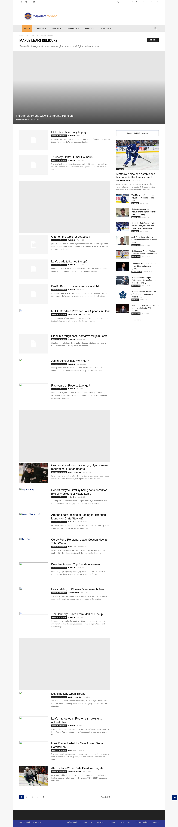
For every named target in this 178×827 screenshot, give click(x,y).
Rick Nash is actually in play (68, 132)
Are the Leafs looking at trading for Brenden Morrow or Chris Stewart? (78, 516)
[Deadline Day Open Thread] (33, 701)
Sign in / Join (121, 2)
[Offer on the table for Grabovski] (33, 244)
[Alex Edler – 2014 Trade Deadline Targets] (33, 776)
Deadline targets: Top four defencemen (75, 564)
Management (87, 822)
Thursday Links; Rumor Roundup (72, 157)
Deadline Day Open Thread (68, 693)
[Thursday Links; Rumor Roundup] (33, 165)
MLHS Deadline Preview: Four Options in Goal (80, 311)
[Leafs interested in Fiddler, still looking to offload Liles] (33, 726)
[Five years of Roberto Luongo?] (33, 393)
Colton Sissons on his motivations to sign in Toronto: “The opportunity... (143, 212)
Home (21, 35)
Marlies (56, 28)
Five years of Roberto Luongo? (70, 385)
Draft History (125, 822)
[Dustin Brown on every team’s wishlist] (33, 294)
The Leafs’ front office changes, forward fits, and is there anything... (144, 266)
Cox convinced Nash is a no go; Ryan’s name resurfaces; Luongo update (79, 467)
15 (43, 797)
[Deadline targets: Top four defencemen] (33, 572)
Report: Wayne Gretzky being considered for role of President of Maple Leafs (79, 491)
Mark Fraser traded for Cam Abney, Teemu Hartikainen (77, 745)
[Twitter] (34, 2)
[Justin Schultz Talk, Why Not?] (33, 368)
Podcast (89, 28)
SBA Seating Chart (141, 822)
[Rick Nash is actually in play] (33, 140)
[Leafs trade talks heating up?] (33, 269)
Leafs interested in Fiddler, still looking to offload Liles (76, 720)
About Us (134, 2)
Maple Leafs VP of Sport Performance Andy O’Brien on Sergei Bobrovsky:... (143, 280)
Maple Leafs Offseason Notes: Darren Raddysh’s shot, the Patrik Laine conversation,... (143, 226)
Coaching (100, 822)
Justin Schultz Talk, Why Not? (70, 360)
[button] (155, 28)
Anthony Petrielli (73, 593)
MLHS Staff (71, 135)
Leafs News (30, 35)
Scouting (112, 822)
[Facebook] (21, 2)
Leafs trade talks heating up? (69, 261)
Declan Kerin (72, 497)
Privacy (156, 822)
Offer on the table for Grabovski (71, 236)
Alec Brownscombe (22, 120)
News (26, 28)
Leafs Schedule (72, 822)
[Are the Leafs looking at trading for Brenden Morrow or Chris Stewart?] (33, 522)
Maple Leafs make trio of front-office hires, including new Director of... (144, 294)
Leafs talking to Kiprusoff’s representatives (77, 589)
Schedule (105, 28)
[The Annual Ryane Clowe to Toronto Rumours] (89, 87)
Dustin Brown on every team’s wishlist (75, 286)
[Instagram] (26, 2)
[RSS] (30, 2)
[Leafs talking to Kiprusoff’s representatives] (33, 597)
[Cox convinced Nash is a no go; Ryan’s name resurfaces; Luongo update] (33, 473)
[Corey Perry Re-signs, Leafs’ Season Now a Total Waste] (33, 547)
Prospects (72, 28)
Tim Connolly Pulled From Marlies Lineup (77, 614)
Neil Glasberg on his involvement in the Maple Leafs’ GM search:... (145, 308)
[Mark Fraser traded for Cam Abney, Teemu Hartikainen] (33, 751)
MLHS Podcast (137, 271)
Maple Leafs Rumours (59, 135)
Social (144, 2)
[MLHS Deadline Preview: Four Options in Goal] (33, 319)
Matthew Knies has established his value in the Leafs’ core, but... (137, 175)
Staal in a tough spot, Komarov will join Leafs (79, 336)
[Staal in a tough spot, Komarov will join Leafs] (33, 343)
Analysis (40, 28)
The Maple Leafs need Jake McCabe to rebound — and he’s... (143, 198)
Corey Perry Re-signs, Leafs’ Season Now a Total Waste (79, 541)
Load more (137, 320)
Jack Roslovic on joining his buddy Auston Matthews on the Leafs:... (144, 240)
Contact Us (155, 2)
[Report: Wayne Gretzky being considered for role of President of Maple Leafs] (33, 498)
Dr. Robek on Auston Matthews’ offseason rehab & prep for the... (144, 252)
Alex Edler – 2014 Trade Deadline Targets (77, 768)
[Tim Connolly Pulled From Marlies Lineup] (33, 622)
